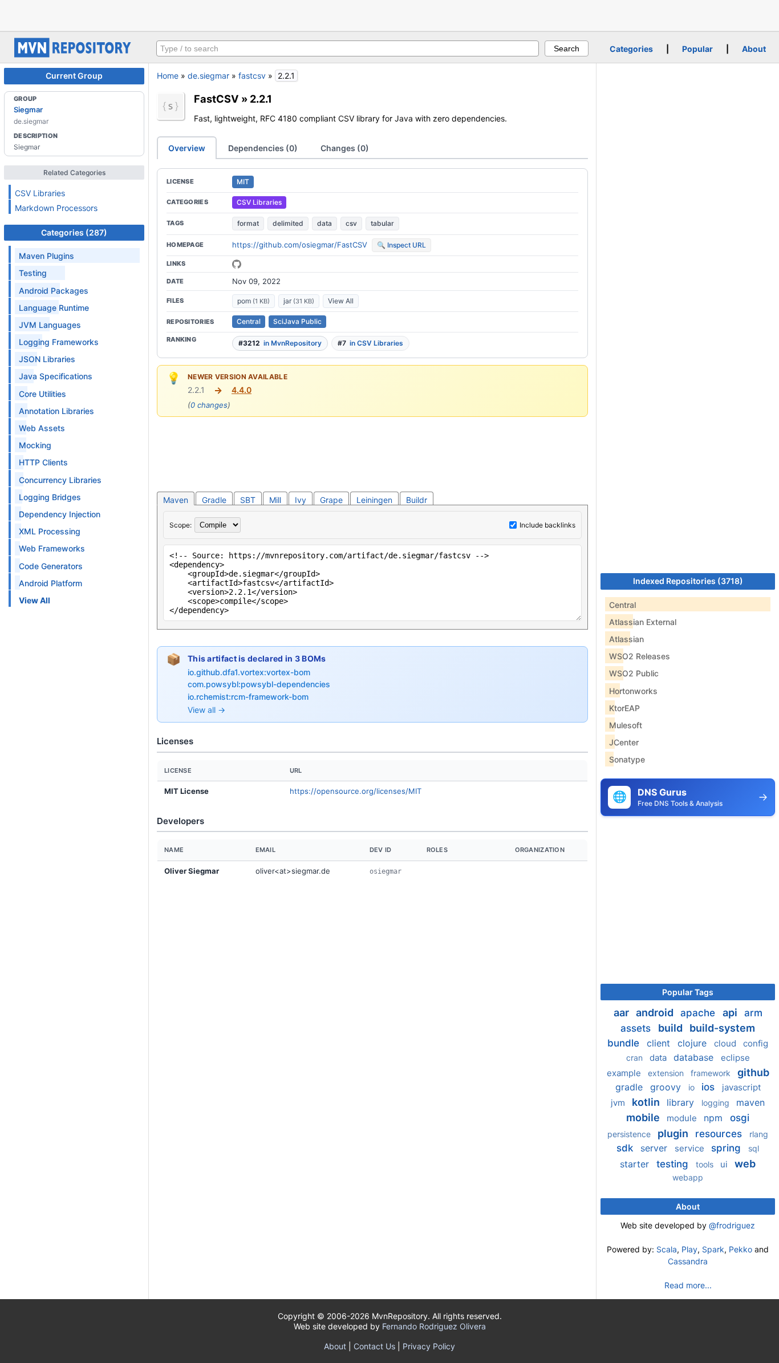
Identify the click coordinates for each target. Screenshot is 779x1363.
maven (750, 1102)
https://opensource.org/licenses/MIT (355, 791)
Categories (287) (74, 232)
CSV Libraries (40, 193)
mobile (644, 1117)
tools (706, 1164)
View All (341, 301)
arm (753, 1013)
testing (673, 1164)
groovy (667, 1087)
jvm (619, 1102)
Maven (175, 500)
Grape (331, 500)
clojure (693, 1043)
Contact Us (374, 1346)
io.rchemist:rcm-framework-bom (248, 696)
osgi (739, 1117)
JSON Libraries (47, 359)
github (753, 1072)
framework (712, 1073)
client (660, 1043)
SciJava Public (297, 321)
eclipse (735, 1057)
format (248, 223)
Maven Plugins (46, 256)
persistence (630, 1134)
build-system (722, 1028)
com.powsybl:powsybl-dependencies (259, 684)
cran (635, 1057)
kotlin (647, 1102)
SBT (247, 500)
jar (298, 301)
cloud (726, 1043)
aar (622, 1013)
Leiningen (374, 500)
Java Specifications (55, 376)
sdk (626, 1148)
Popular (697, 49)
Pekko (740, 1249)
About (754, 49)
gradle (630, 1087)
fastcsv (252, 75)
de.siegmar (208, 75)
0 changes (209, 404)
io (692, 1087)
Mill (275, 500)
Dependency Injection (59, 514)
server (655, 1148)
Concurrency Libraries (60, 480)
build (671, 1028)
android (656, 1013)
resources (720, 1133)
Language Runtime (54, 308)
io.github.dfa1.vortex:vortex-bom (249, 672)
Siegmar (28, 109)
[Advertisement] (389, 14)
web (745, 1164)
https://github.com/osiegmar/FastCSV (299, 244)
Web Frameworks (52, 548)
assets (637, 1028)
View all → (206, 710)
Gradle (214, 500)
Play (689, 1249)
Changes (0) (344, 148)
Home (167, 75)
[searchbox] (347, 48)
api (731, 1013)
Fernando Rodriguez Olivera (434, 1326)
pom (253, 301)
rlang (758, 1134)
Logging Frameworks (59, 342)
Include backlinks (547, 525)
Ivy (300, 500)
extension (667, 1073)
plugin (674, 1133)
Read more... (688, 1285)
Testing (33, 273)
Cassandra (688, 1261)
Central (249, 321)
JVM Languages (50, 325)
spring (727, 1148)
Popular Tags (687, 992)
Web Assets (42, 428)
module (683, 1118)
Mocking (35, 445)
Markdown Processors (56, 208)
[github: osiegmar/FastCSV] (236, 264)
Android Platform (50, 583)
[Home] (74, 54)
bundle (624, 1043)
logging (716, 1103)
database (694, 1057)
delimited (288, 223)
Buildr (416, 500)
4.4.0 (241, 390)
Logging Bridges (50, 497)
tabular (382, 223)
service (691, 1148)
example (625, 1073)
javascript (741, 1087)
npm (714, 1117)
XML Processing (49, 531)
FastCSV (216, 98)
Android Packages (53, 290)
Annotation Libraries (56, 411)
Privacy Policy (429, 1346)
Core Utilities (42, 394)
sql (753, 1148)
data (324, 223)
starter (636, 1164)
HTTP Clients (43, 462)
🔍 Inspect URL (401, 245)
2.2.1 (261, 98)
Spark (713, 1249)
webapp (687, 1177)
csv (351, 223)
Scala (666, 1249)
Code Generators (51, 566)
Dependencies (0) (263, 148)
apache (699, 1013)
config (755, 1043)
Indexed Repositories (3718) (688, 581)
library (682, 1102)
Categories (631, 49)
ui (725, 1164)
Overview (186, 148)
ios (709, 1087)
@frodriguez (732, 1225)
